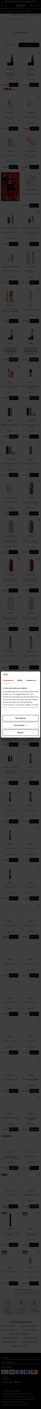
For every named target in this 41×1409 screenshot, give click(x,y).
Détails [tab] (19, 680)
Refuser (20, 732)
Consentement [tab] (8, 680)
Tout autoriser (20, 718)
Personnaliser (19, 725)
